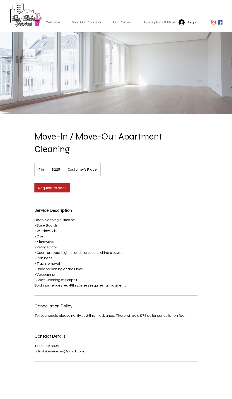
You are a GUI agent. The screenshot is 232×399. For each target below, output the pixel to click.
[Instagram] (213, 22)
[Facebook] (220, 22)
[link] (52, 187)
